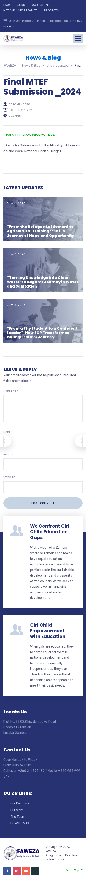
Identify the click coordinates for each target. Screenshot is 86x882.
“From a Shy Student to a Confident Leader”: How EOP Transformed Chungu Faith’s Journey (42, 333)
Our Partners (19, 803)
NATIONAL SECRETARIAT (20, 10)
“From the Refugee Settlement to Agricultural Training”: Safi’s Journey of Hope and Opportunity (40, 231)
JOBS (21, 5)
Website (9, 477)
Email (8, 454)
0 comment (16, 115)
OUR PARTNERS (42, 5)
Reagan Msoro (19, 104)
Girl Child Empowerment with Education (47, 631)
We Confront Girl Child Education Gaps (49, 532)
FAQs (7, 5)
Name (8, 431)
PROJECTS (51, 10)
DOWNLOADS (19, 823)
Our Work (16, 810)
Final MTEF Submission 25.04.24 (29, 135)
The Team (17, 817)
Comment (10, 391)
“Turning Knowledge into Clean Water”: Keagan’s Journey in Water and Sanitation (42, 282)
